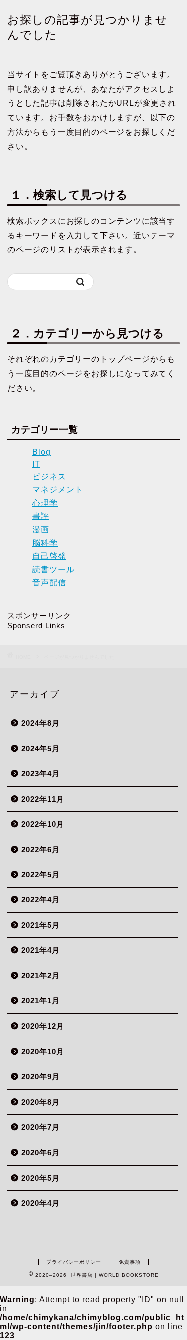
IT (36, 464)
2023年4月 (40, 773)
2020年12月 (42, 1026)
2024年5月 (40, 748)
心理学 (45, 503)
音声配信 (49, 582)
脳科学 (45, 543)
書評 (40, 516)
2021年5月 (40, 925)
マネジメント (57, 489)
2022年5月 (40, 874)
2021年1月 (40, 1000)
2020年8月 (40, 1102)
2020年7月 (40, 1127)
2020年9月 (40, 1076)
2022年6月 (40, 849)
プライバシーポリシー (73, 1262)
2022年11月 (42, 799)
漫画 (40, 529)
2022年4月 (40, 899)
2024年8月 (40, 723)
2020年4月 (40, 1203)
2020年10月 (42, 1051)
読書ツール (53, 569)
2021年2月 (40, 975)
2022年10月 (42, 824)
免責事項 (130, 1262)
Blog (41, 452)
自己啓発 (49, 556)
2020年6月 (40, 1152)
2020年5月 (40, 1178)
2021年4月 (40, 950)
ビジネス (49, 476)
